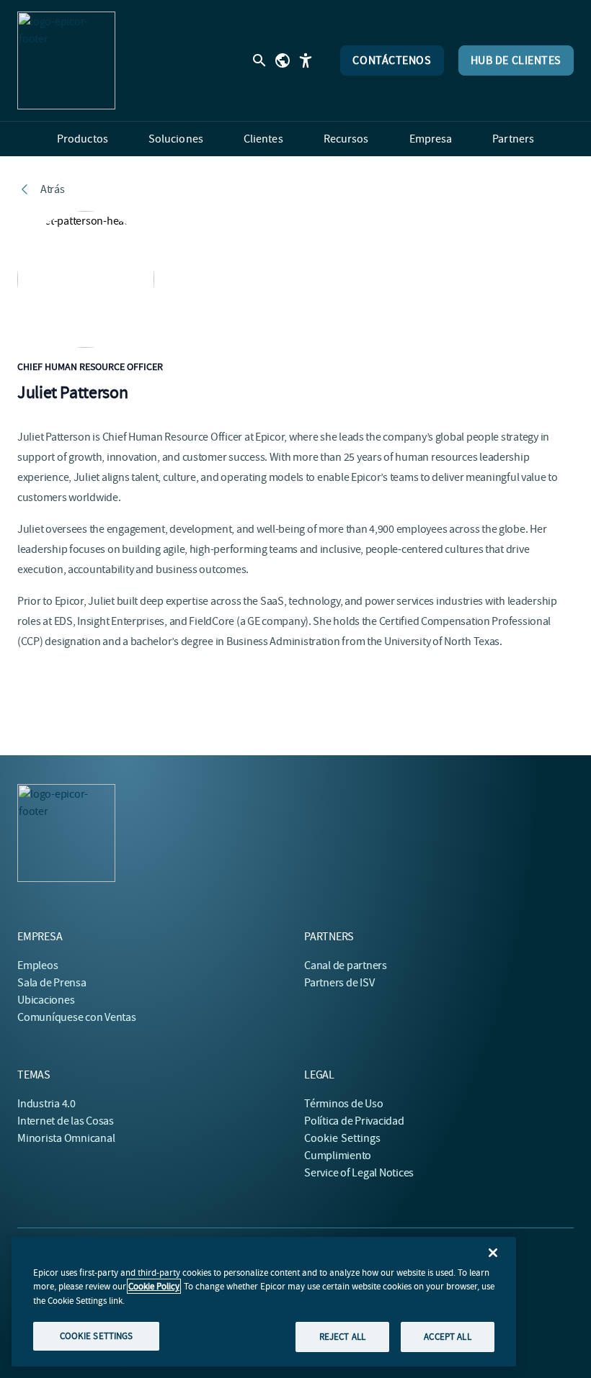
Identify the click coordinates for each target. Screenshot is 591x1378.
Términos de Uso (343, 1103)
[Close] (493, 1253)
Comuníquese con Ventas (76, 1017)
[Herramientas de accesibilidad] (305, 60)
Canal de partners (345, 965)
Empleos (37, 965)
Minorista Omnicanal (66, 1138)
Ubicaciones (45, 1000)
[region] (264, 1301)
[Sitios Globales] (282, 60)
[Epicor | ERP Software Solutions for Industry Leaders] (66, 60)
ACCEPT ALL (447, 1336)
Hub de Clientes (516, 60)
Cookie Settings (342, 1138)
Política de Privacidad (354, 1121)
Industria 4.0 (46, 1103)
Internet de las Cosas (65, 1121)
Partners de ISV (339, 983)
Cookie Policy (153, 1286)
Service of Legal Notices (359, 1173)
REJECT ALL (342, 1336)
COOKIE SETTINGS (96, 1336)
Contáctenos (391, 60)
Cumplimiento (337, 1155)
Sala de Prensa (51, 983)
